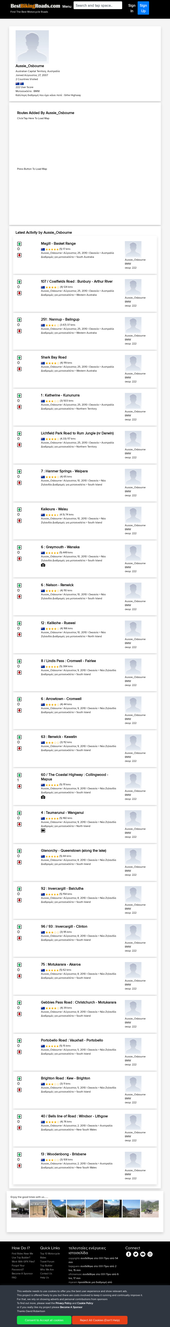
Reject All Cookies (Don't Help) (100, 1320)
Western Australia (86, 295)
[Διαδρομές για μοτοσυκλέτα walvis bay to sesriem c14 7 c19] (39, 1208)
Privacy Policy (64, 1303)
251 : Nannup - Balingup (60, 319)
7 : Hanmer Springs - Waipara (64, 471)
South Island (95, 484)
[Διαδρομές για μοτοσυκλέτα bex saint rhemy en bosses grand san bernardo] (20, 1208)
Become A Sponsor (22, 1273)
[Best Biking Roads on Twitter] (135, 1253)
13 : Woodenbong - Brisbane (63, 1154)
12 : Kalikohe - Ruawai (58, 622)
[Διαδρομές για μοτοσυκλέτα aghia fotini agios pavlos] (131, 1208)
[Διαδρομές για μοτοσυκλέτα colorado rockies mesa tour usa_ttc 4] (94, 1208)
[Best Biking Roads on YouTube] (143, 1253)
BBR (101, 1258)
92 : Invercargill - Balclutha (62, 888)
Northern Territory (86, 409)
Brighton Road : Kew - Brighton (65, 1078)
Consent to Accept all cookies (44, 1320)
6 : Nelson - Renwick (57, 584)
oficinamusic (76, 1274)
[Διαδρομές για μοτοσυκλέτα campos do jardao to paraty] (113, 1208)
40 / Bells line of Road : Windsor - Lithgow (74, 1116)
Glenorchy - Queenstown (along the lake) (73, 850)
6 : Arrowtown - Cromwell (61, 698)
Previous (6, 1208)
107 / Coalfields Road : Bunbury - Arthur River (77, 281)
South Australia (85, 257)
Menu (66, 6)
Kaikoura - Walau (54, 509)
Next (163, 1208)
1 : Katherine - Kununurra (60, 395)
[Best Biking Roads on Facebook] (128, 1253)
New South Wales (86, 1129)
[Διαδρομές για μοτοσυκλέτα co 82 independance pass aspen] (57, 1208)
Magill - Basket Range (58, 243)
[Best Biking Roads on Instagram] (150, 1253)
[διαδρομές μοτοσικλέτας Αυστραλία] (21, 83)
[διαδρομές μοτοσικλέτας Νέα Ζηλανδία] (17, 83)
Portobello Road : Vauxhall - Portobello (72, 1040)
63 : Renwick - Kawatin (59, 736)
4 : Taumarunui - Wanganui (62, 812)
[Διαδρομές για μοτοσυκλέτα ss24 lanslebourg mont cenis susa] (76, 1208)
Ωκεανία (94, 253)
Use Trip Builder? (21, 1257)
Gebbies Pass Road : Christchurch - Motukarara (78, 1002)
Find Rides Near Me (22, 1253)
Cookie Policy (85, 1303)
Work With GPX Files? (23, 1261)
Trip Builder (46, 1265)
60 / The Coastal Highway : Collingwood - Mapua (74, 776)
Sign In (131, 8)
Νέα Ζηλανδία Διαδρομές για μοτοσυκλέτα (73, 482)
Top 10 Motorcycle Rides (50, 1255)
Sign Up (143, 8)
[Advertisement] (85, 143)
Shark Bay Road (54, 357)
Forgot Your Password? (18, 1267)
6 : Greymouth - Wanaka (60, 547)
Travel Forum (47, 1261)
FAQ (14, 1277)
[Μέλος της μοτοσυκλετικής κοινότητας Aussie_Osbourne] (133, 249)
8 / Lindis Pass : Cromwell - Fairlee (68, 660)
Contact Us (46, 1273)
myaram (73, 1282)
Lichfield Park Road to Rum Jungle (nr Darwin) (77, 433)
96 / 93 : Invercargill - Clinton (64, 926)
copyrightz (75, 1258)
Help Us (44, 1277)
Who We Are (47, 1269)
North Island (95, 636)
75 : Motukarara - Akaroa (61, 964)
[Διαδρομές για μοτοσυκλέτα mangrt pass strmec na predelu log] (150, 1208)
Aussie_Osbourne (51, 253)
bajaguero (74, 1266)
